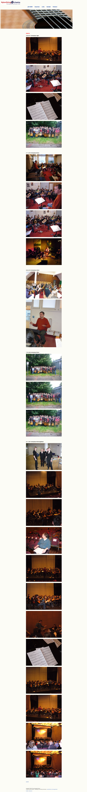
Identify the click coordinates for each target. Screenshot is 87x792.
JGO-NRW (30, 7)
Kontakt (49, 7)
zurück (27, 781)
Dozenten (37, 7)
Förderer (55, 7)
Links (43, 7)
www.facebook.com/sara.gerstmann (52, 789)
